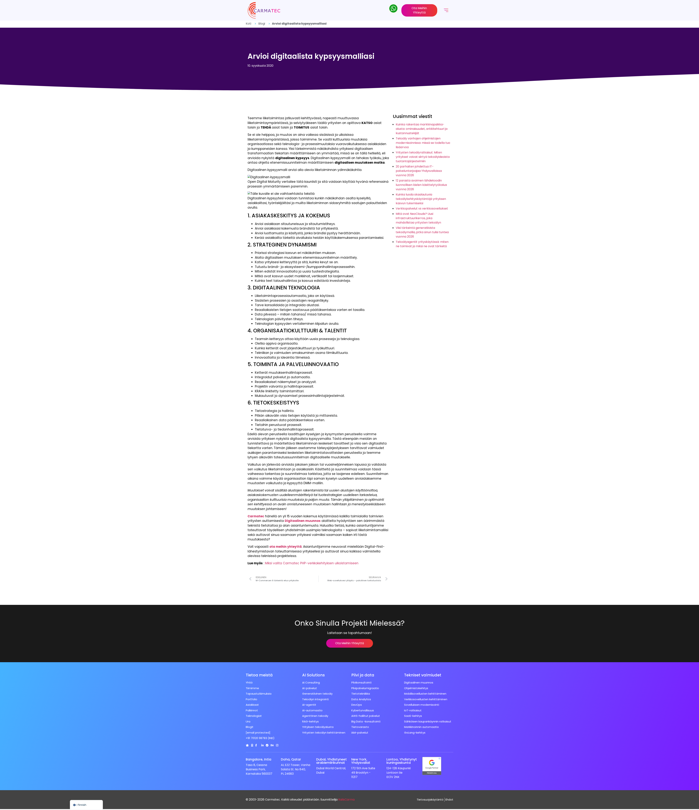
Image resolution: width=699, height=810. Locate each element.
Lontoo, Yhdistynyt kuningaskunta (401, 761)
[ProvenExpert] (267, 745)
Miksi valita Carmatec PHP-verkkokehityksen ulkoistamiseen (311, 563)
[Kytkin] (247, 745)
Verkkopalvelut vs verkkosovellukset (422, 208)
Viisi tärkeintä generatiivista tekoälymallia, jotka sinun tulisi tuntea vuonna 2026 (422, 232)
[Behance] (272, 745)
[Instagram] (277, 745)
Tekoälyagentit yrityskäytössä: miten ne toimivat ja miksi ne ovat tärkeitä (422, 244)
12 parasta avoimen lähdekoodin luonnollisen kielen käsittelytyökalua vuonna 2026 (421, 184)
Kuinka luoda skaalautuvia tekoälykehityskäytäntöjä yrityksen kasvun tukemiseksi (421, 198)
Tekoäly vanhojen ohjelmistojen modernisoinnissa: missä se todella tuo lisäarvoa (423, 142)
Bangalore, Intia (258, 759)
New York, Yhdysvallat (360, 761)
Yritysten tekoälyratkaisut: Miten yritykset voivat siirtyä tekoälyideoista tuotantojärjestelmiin (423, 156)
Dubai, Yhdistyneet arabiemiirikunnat (331, 761)
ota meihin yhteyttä (285, 546)
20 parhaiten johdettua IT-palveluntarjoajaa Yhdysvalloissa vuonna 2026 (419, 170)
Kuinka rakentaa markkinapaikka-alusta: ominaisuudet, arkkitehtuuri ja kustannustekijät (421, 128)
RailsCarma (346, 799)
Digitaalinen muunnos (303, 521)
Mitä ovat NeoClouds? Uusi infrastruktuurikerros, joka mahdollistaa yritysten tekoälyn (418, 218)
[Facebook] (256, 745)
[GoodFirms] (252, 745)
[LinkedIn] (262, 745)
